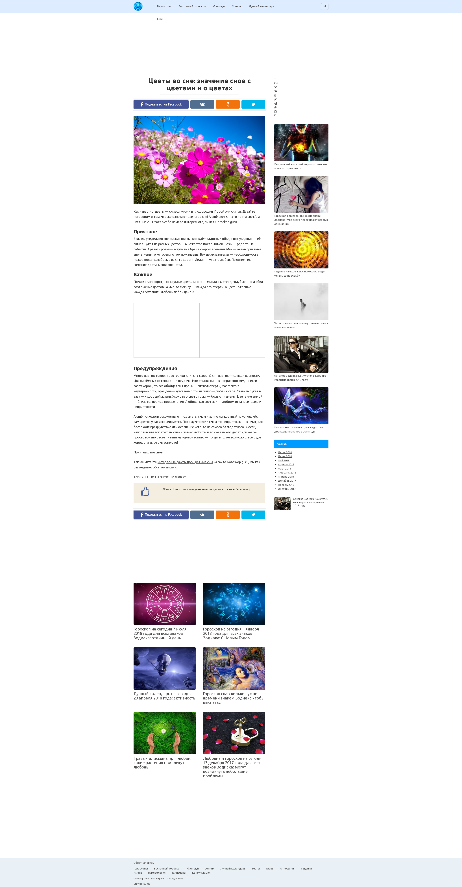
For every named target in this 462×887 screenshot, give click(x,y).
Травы (270, 868)
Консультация (201, 872)
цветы (154, 477)
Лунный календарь (261, 6)
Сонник (237, 6)
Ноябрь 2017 (286, 484)
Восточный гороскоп (192, 6)
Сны (145, 477)
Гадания (306, 868)
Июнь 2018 (285, 456)
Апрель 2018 (286, 464)
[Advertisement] (166, 329)
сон (185, 477)
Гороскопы (164, 6)
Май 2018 (283, 460)
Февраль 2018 (287, 472)
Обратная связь (144, 862)
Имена (138, 872)
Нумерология (156, 872)
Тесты (256, 868)
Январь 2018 (286, 476)
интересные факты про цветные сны (185, 462)
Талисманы (178, 872)
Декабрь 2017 (287, 480)
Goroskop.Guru (141, 878)
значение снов (171, 477)
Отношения (287, 868)
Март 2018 (284, 468)
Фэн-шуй (219, 6)
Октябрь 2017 (287, 488)
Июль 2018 (285, 452)
